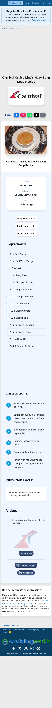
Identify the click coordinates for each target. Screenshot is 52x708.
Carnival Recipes (27, 565)
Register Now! (39, 20)
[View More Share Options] (43, 115)
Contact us (6, 630)
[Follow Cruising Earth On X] (20, 649)
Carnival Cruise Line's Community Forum (25, 602)
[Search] (48, 3)
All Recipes (28, 573)
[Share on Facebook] (16, 115)
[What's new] (43, 3)
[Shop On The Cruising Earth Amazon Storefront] (26, 649)
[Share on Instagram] (23, 115)
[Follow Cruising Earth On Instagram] (32, 649)
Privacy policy (33, 630)
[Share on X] (36, 115)
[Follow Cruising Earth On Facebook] (14, 649)
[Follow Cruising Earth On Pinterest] (38, 649)
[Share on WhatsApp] (29, 115)
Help (43, 630)
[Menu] (4, 3)
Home (4, 632)
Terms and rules (19, 630)
